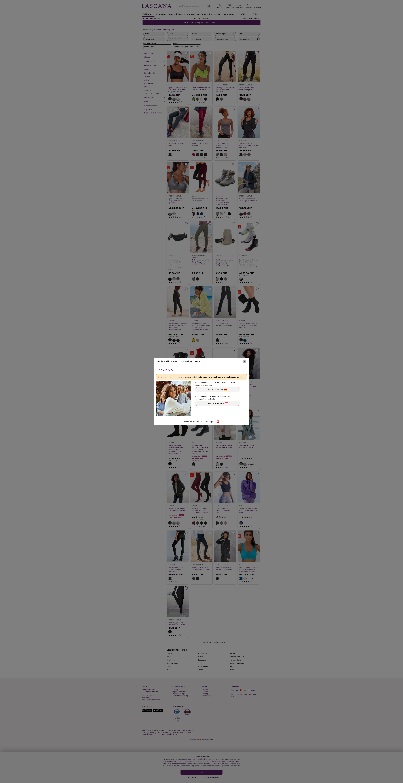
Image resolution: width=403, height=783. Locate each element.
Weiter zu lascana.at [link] (215, 403)
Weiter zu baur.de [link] (215, 389)
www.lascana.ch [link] (200, 421)
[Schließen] (244, 361)
